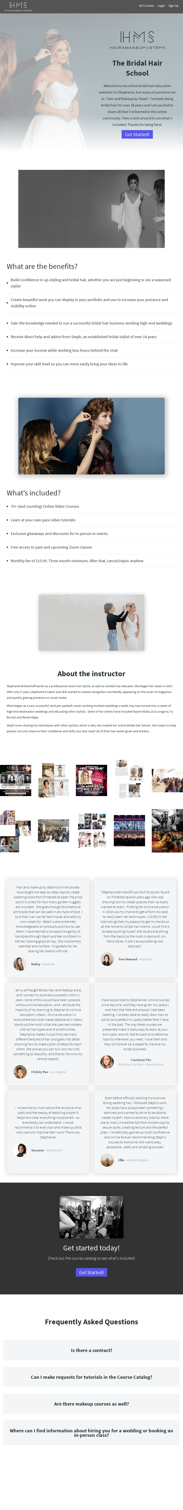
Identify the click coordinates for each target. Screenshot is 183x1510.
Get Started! (137, 134)
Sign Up (173, 6)
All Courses (146, 6)
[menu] (153, 5)
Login (161, 6)
